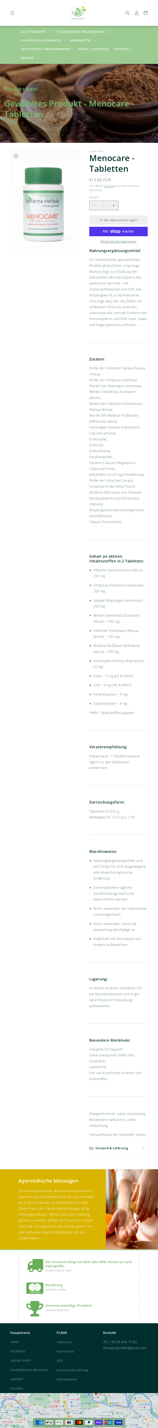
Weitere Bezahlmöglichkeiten (119, 241)
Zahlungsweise (67, 1379)
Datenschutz (65, 1351)
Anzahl (93, 197)
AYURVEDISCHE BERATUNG (29, 1370)
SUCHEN (16, 1388)
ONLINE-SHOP (20, 1360)
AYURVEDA (17, 1351)
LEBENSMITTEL (80, 40)
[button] (12, 12)
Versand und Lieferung (72, 1370)
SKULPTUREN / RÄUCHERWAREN (45, 49)
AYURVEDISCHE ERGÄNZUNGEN (81, 32)
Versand (108, 186)
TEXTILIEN (121, 49)
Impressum (64, 1342)
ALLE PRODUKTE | (36, 32)
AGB (60, 1360)
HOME (14, 1342)
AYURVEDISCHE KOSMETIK (41, 40)
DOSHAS (27, 58)
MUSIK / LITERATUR (93, 49)
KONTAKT (16, 1379)
